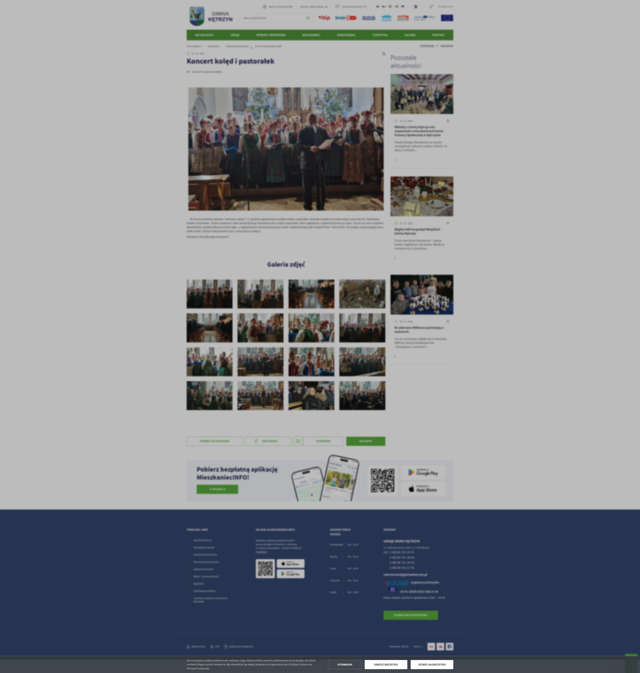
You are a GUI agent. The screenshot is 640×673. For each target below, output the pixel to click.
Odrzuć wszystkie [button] (386, 664)
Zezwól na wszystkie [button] (432, 664)
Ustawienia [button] (344, 664)
